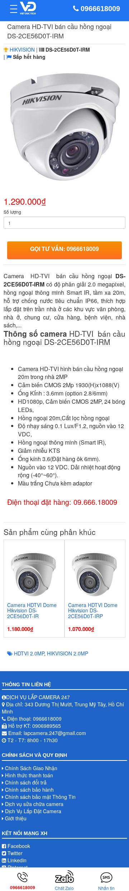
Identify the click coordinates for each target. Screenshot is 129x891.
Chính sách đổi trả (26, 782)
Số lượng (12, 212)
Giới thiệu (16, 818)
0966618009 (100, 9)
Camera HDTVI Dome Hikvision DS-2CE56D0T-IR (32, 610)
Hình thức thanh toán (29, 775)
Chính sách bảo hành (29, 789)
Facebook (18, 845)
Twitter (14, 853)
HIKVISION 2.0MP (67, 653)
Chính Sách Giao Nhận (31, 768)
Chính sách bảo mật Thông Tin (40, 796)
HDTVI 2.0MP (29, 653)
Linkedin (16, 860)
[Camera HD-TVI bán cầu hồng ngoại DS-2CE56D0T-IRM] (64, 127)
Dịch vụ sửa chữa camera (34, 803)
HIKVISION (22, 49)
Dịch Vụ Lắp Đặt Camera (33, 811)
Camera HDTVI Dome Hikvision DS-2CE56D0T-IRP (93, 610)
